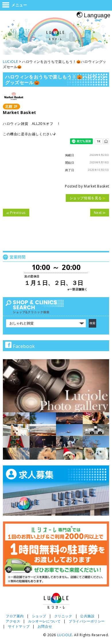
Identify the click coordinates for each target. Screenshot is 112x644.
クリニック (63, 616)
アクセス (13, 621)
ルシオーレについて (44, 621)
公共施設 (87, 616)
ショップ (39, 616)
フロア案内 (15, 616)
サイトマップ (19, 626)
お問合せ (45, 626)
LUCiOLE (64, 635)
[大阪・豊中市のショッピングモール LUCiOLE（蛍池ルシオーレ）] (56, 37)
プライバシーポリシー (87, 621)
